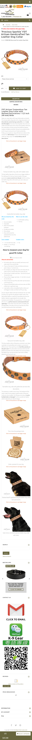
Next (29, 578)
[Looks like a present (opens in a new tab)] (16, 448)
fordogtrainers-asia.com (20, 730)
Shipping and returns (15, 101)
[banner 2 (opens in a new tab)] (16, 578)
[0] (28, 15)
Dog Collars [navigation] (8, 24)
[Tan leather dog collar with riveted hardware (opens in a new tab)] (16, 371)
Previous (2, 578)
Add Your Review (15, 92)
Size (2, 76)
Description (15, 98)
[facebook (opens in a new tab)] (11, 725)
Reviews (16, 104)
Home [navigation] (3, 25)
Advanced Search (7, 556)
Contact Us (17, 16)
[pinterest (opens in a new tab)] (20, 725)
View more (6, 686)
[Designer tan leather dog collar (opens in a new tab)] (16, 156)
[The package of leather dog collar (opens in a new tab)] (16, 415)
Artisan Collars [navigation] (14, 24)
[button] (30, 20)
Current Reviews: (5, 92)
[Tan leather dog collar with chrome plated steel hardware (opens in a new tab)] (16, 325)
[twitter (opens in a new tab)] (16, 725)
